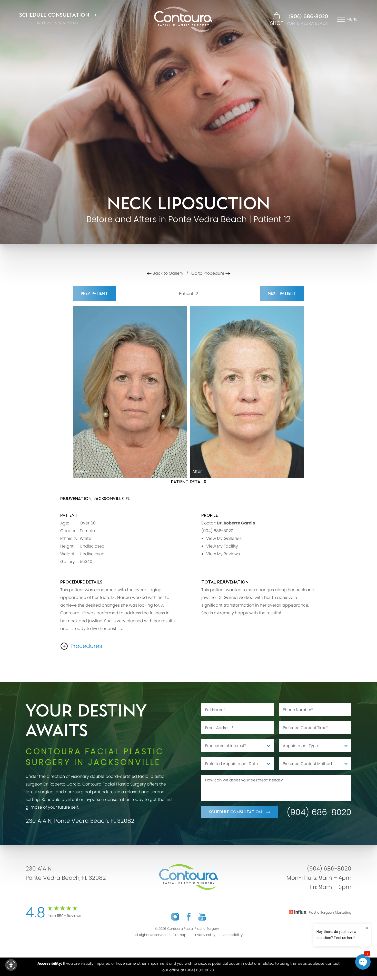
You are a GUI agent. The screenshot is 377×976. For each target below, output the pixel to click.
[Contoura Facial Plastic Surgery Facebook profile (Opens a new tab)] (189, 917)
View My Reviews (223, 554)
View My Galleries (224, 538)
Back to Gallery (167, 273)
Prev (94, 293)
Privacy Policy (204, 934)
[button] (11, 965)
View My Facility (222, 546)
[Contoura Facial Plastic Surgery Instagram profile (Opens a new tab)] (175, 917)
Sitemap (179, 934)
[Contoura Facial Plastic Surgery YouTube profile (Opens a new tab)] (202, 917)
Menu (352, 19)
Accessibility (232, 934)
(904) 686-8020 (308, 16)
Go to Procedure (208, 273)
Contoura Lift (73, 613)
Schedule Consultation (235, 812)
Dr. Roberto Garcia (236, 523)
